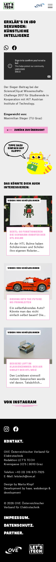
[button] (26, 130)
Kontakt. (13, 441)
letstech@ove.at (24, 476)
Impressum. (17, 517)
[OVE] (39, 5)
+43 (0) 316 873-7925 (29, 472)
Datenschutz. (19, 525)
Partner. (13, 533)
